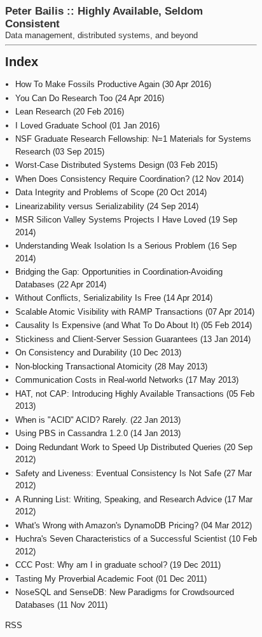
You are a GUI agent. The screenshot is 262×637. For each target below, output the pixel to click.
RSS (13, 625)
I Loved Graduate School (61, 125)
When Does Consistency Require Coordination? (102, 179)
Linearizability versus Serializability (79, 206)
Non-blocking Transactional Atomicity (83, 366)
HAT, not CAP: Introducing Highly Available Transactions (119, 394)
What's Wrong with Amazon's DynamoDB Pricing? (106, 525)
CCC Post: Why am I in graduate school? (91, 565)
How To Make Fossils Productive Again (87, 84)
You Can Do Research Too (64, 98)
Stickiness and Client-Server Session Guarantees (106, 339)
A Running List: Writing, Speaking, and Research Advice (118, 499)
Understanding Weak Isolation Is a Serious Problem (110, 245)
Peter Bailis (34, 11)
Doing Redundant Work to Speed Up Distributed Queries (118, 447)
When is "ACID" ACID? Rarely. (71, 420)
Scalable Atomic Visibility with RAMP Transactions (109, 312)
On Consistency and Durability (71, 352)
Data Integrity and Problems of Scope (84, 192)
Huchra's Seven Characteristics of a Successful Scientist (120, 539)
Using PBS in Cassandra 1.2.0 (71, 433)
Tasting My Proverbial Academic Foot (84, 579)
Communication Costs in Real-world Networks (99, 380)
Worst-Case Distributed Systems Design (89, 165)
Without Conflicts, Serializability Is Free (88, 298)
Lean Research (43, 111)
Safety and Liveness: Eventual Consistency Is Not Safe (118, 473)
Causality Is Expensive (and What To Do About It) (106, 325)
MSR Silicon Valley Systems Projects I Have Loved (110, 219)
